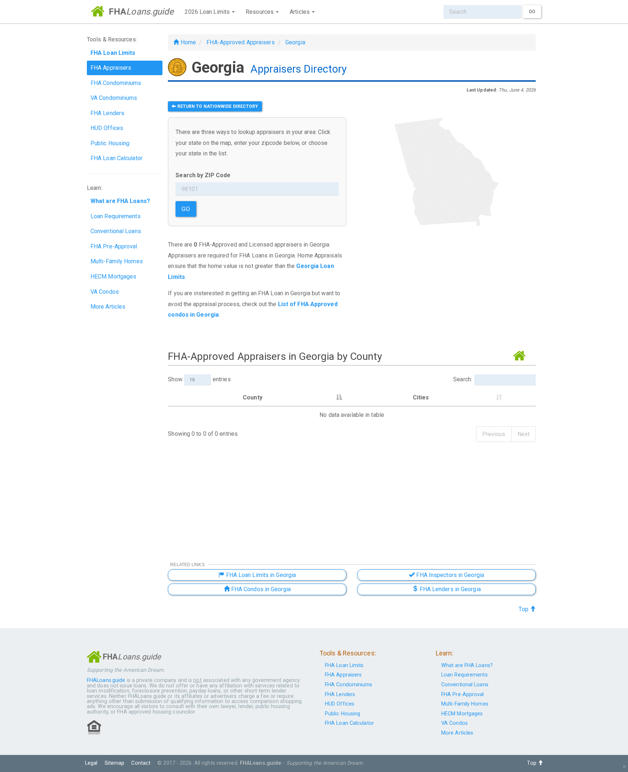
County (252, 397)
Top (524, 609)
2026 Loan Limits (208, 11)
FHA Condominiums (115, 83)
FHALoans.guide (106, 680)
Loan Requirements (115, 216)
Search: (462, 379)
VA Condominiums (113, 97)
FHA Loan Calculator (116, 158)
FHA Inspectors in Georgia (449, 575)
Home (187, 42)
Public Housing (109, 143)
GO (185, 208)
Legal (91, 763)
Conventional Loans (115, 231)
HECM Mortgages (113, 276)
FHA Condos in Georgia (260, 589)
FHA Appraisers (110, 67)
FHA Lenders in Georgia (449, 589)
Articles (300, 11)
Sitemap (115, 763)
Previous (494, 434)
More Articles (107, 306)
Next (524, 434)
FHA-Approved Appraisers (240, 42)
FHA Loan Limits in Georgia (260, 575)
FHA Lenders (107, 113)
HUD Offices (106, 128)
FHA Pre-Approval (113, 246)
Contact (140, 763)
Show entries (199, 379)
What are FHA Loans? (467, 665)
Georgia (295, 42)
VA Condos (104, 291)
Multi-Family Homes (116, 261)
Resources (260, 11)
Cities (421, 397)
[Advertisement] (446, 290)
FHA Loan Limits (344, 665)
